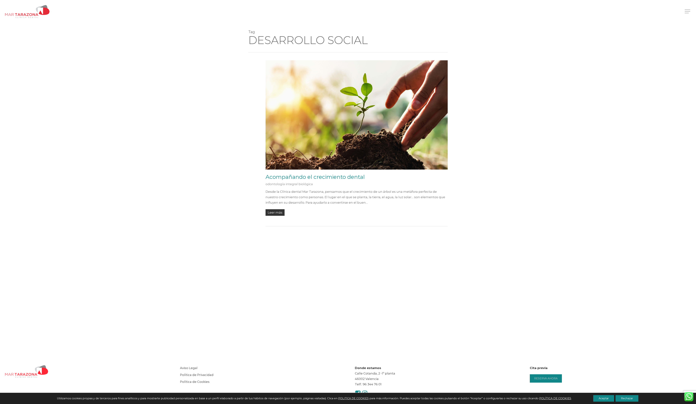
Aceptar (604, 398)
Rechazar (627, 398)
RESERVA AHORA (546, 378)
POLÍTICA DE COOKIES (555, 398)
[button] (688, 11)
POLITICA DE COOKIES (353, 398)
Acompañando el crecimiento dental (315, 177)
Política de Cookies (195, 382)
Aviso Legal (189, 368)
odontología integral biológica (289, 184)
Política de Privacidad (197, 375)
